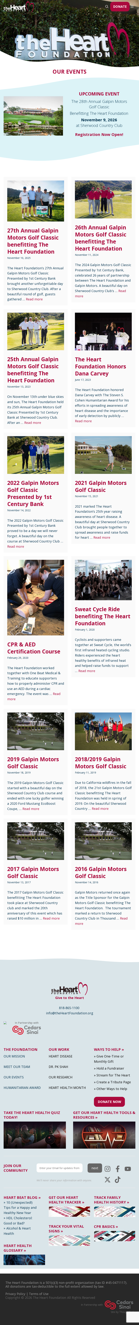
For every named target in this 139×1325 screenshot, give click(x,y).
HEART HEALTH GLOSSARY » (18, 1248)
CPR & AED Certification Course (33, 648)
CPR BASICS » (106, 1226)
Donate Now (109, 1102)
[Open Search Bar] (106, 6)
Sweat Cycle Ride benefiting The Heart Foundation (102, 616)
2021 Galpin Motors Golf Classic (101, 486)
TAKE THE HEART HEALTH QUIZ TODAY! (32, 1115)
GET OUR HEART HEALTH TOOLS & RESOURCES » (104, 1115)
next (94, 1168)
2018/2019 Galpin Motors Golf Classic (100, 762)
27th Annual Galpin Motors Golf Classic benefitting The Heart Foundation (33, 241)
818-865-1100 (69, 1008)
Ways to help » (109, 1049)
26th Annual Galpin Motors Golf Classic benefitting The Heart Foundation (100, 238)
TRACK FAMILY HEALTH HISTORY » (111, 1200)
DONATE (120, 7)
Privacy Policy (15, 1294)
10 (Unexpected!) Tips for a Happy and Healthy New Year (20, 1207)
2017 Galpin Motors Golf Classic (33, 872)
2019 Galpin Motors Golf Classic (33, 762)
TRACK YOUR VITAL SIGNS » (66, 1228)
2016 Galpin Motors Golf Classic (101, 872)
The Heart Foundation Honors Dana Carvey (100, 366)
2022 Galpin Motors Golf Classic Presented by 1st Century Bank (33, 493)
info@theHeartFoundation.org (69, 1013)
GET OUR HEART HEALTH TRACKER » (66, 1200)
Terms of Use (39, 1294)
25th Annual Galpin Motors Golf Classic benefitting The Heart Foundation (33, 369)
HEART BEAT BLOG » (22, 1197)
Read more (34, 299)
